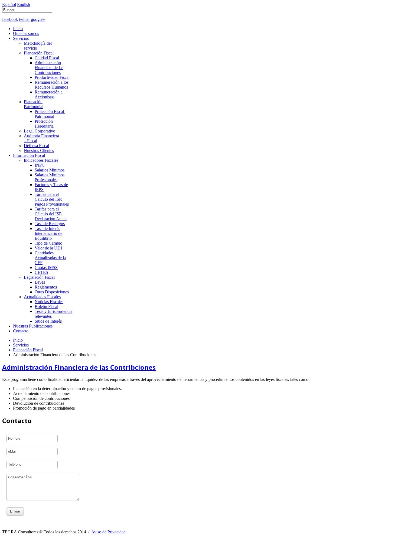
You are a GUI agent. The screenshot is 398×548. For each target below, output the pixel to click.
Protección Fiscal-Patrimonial (50, 114)
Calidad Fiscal (47, 58)
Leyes (40, 282)
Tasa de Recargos (50, 223)
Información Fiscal (29, 155)
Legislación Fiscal (39, 277)
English (23, 4)
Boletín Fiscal (46, 306)
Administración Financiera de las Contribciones (79, 367)
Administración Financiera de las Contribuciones (49, 67)
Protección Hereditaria (44, 123)
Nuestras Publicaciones (33, 326)
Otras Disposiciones (52, 292)
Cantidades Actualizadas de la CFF (50, 258)
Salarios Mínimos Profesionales (49, 177)
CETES (41, 272)
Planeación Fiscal (39, 53)
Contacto (20, 331)
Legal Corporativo (39, 131)
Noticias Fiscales (49, 301)
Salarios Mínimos (49, 170)
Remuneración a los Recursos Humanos (51, 84)
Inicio (18, 28)
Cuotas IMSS (46, 267)
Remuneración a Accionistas (49, 94)
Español (9, 4)
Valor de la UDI (48, 248)
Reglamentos (46, 287)
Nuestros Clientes (39, 150)
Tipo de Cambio (48, 243)
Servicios (21, 38)
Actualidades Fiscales (42, 296)
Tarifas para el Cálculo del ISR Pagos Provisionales (52, 199)
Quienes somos (26, 33)
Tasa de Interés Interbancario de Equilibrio (48, 233)
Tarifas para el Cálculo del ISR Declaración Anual (51, 214)
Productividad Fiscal (52, 77)
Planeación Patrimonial (33, 104)
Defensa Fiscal (36, 145)
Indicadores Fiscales (41, 160)
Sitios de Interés (48, 321)
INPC (40, 165)
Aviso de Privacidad (108, 532)
